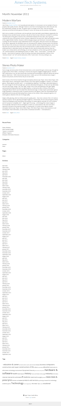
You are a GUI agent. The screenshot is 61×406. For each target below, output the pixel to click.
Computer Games (17, 58)
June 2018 (4, 218)
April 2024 (4, 175)
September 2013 (6, 314)
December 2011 (6, 349)
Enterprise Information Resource (10, 135)
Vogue (30, 397)
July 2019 (4, 198)
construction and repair (10, 367)
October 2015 (5, 271)
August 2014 (5, 294)
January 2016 (5, 265)
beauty (37, 364)
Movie (18, 112)
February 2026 (6, 169)
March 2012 (5, 343)
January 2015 (5, 285)
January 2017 (5, 249)
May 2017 (4, 242)
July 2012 (4, 338)
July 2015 (4, 276)
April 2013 (4, 323)
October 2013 (5, 312)
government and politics (39, 370)
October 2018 (5, 211)
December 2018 (6, 209)
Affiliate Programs (7, 133)
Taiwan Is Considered (7, 131)
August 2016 (5, 256)
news (48, 377)
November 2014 (6, 289)
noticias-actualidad (17, 380)
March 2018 (5, 223)
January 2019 (5, 207)
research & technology (50, 380)
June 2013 (4, 320)
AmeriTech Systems (30, 2)
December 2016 (6, 251)
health (14, 373)
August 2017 (5, 236)
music (44, 377)
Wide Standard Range (7, 129)
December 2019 (6, 189)
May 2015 (4, 280)
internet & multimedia (14, 377)
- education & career (10, 364)
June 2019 (4, 200)
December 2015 (6, 267)
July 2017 (4, 238)
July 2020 (4, 178)
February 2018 (6, 225)
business (43, 365)
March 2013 (5, 325)
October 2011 (5, 352)
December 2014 (6, 287)
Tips (39, 383)
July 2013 (4, 318)
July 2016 (4, 258)
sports (9, 383)
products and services (30, 380)
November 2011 (6, 350)
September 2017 (6, 234)
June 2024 (4, 171)
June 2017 (4, 240)
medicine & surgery (36, 377)
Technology (17, 383)
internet (4, 377)
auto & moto (32, 364)
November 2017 (6, 231)
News (8, 58)
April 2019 (4, 202)
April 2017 (4, 243)
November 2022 (6, 176)
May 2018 (4, 220)
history (28, 373)
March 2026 (5, 167)
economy (40, 367)
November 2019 (6, 191)
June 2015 (4, 278)
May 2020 (4, 182)
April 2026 (4, 165)
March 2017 (5, 245)
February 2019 (6, 205)
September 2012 (6, 334)
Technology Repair (27, 383)
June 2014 (4, 298)
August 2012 (5, 336)
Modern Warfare (11, 20)
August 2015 (5, 274)
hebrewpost (21, 374)
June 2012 (4, 340)
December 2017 (6, 229)
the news (34, 383)
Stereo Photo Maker (13, 65)
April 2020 (4, 184)
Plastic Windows (6, 127)
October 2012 (5, 332)
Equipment (25, 370)
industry (49, 373)
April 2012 (4, 341)
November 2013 (6, 311)
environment (18, 370)
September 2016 (6, 254)
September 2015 (6, 272)
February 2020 (6, 187)
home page (42, 374)
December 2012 (6, 329)
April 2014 (4, 302)
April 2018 (4, 222)
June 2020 (4, 180)
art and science (23, 364)
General (4, 144)
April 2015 (4, 282)
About (3, 156)
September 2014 (6, 292)
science (4, 383)
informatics (55, 374)
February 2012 (6, 345)
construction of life (26, 367)
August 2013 (5, 316)
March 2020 (5, 185)
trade (41, 383)
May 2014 (4, 300)
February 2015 (6, 283)
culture (14, 112)
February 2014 (6, 305)
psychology (41, 380)
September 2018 (6, 213)
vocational (46, 383)
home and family (35, 374)
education (46, 367)
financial (32, 370)
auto (28, 364)
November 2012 (6, 331)
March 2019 (5, 204)
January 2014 (5, 307)
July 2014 (4, 296)
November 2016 (6, 253)
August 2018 (5, 214)
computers (23, 58)
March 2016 (5, 262)
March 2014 (5, 303)
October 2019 (5, 193)
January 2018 (5, 227)
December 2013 (6, 309)
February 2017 (6, 247)
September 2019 (6, 194)
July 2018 (4, 216)
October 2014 (5, 291)
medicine (27, 377)
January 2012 (5, 347)
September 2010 (6, 354)
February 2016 (6, 263)
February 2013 (6, 327)
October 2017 (5, 233)
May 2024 (4, 173)
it (22, 376)
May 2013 (4, 321)
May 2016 (4, 260)
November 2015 (6, 269)
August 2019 (5, 196)
